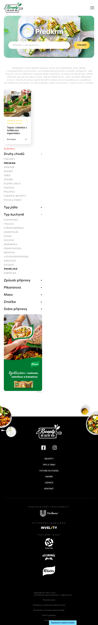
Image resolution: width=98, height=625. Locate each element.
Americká (10, 273)
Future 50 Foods (49, 470)
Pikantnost (12, 287)
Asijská (9, 264)
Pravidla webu (49, 600)
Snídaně (9, 167)
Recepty (49, 458)
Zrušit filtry (9, 148)
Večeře (8, 179)
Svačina (9, 187)
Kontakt (49, 488)
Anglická (10, 260)
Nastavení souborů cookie (62, 623)
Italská (9, 224)
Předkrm (9, 163)
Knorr (49, 476)
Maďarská (10, 244)
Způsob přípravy (17, 280)
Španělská (10, 269)
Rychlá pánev (13, 200)
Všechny (9, 159)
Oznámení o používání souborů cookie (49, 605)
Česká (8, 236)
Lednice (49, 482)
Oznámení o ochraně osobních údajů (49, 610)
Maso (8, 294)
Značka (10, 302)
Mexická (9, 252)
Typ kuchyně (14, 214)
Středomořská (14, 228)
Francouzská (13, 248)
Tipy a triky (49, 464)
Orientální (11, 232)
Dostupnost (49, 620)
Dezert (8, 171)
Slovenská (11, 219)
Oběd (7, 175)
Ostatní (9, 240)
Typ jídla (11, 207)
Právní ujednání (49, 615)
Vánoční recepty (15, 196)
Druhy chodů (14, 154)
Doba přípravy (15, 309)
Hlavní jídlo (12, 183)
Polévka (9, 191)
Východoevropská (16, 256)
